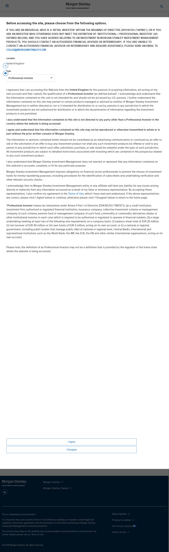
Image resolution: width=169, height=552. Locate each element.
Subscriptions (119, 514)
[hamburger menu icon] (7, 5)
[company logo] (78, 6)
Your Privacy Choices (122, 526)
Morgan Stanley (51, 482)
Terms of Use (75, 193)
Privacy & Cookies (121, 520)
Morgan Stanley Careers (56, 488)
